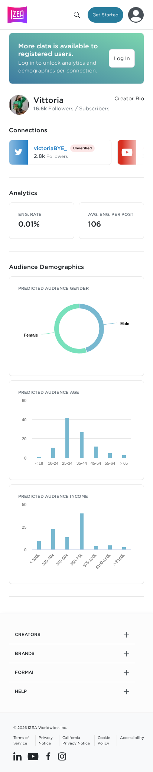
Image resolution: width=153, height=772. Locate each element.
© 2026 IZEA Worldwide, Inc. (40, 727)
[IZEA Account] (136, 15)
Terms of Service (21, 740)
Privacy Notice (46, 740)
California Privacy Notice (76, 740)
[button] (78, 15)
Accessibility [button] (132, 737)
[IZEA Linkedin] (17, 756)
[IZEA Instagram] (62, 756)
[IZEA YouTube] (33, 756)
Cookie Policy (104, 740)
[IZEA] (17, 15)
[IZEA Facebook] (48, 756)
